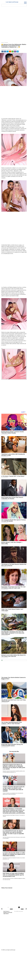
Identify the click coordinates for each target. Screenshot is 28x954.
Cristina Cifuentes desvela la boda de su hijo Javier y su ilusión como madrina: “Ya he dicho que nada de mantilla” (13, 789)
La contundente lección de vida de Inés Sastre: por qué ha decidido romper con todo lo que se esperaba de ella (13, 833)
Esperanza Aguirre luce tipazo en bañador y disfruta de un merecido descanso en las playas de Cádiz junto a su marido (14, 767)
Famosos (15, 49)
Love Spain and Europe (12, 2)
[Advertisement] (14, 24)
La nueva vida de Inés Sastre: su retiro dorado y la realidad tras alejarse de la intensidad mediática (14, 854)
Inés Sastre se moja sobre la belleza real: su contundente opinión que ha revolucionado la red (13, 875)
